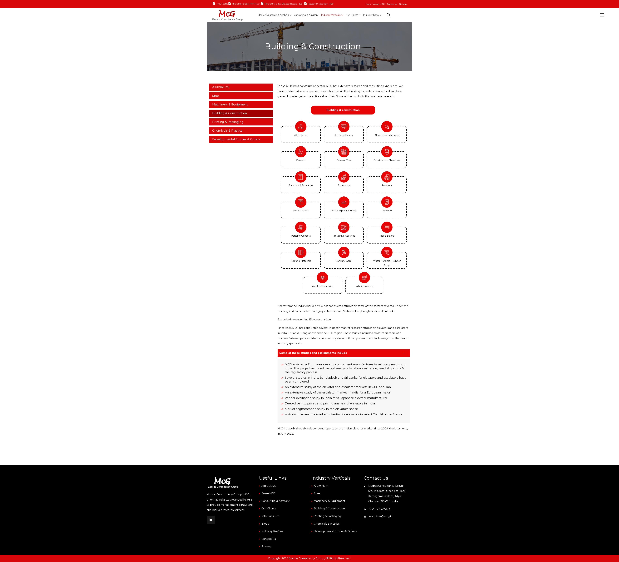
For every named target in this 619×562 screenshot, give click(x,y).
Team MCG (268, 493)
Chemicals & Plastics (227, 130)
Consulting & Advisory (306, 15)
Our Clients (352, 15)
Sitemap (403, 4)
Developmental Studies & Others (236, 139)
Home (368, 4)
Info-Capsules (270, 516)
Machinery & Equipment (230, 104)
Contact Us (392, 4)
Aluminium (220, 87)
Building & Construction (229, 113)
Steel (216, 96)
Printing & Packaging (227, 122)
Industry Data (371, 15)
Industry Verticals (330, 15)
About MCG (379, 4)
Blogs (265, 523)
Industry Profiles (272, 531)
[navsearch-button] (388, 15)
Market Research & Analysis (273, 15)
